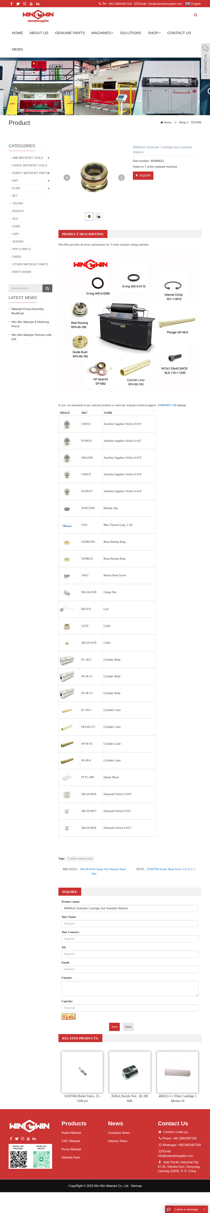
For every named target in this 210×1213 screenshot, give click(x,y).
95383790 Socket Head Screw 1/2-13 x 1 (171, 869)
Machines (101, 33)
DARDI (16, 256)
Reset (128, 1026)
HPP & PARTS (21, 249)
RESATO (18, 211)
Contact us (179, 33)
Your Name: (69, 916)
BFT (15, 195)
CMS (15, 233)
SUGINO (18, 241)
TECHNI (195, 122)
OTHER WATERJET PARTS (30, 264)
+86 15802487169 (119, 3)
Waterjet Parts (71, 1157)
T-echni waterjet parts (80, 858)
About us (39, 33)
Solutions (130, 33)
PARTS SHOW (21, 272)
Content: (67, 977)
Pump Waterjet (71, 1149)
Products (74, 1123)
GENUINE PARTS (70, 33)
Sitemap (136, 1185)
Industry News (118, 1141)
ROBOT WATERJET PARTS (30, 173)
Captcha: (67, 1001)
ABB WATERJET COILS (27, 157)
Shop (153, 33)
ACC (15, 218)
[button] (112, 33)
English (196, 3)
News (17, 49)
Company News (119, 1132)
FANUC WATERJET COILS (29, 165)
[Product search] (47, 288)
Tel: (64, 947)
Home (17, 33)
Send (114, 1026)
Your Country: (71, 932)
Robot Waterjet (71, 1132)
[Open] (205, 61)
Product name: (71, 901)
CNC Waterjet (71, 1141)
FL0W (16, 188)
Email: (66, 962)
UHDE (16, 226)
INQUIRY (144, 175)
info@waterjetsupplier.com (164, 3)
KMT (15, 180)
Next (121, 177)
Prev (67, 177)
